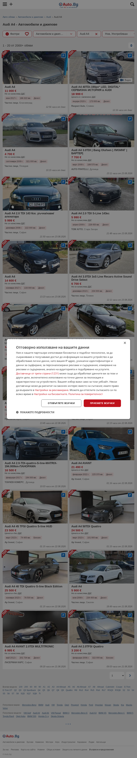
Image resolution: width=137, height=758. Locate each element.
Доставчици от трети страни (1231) (37, 373)
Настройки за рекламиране (51, 389)
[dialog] (68, 379)
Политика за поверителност (85, 394)
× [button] (124, 343)
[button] (35, 412)
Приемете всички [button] (102, 403)
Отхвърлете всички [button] (61, 403)
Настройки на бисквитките (50, 394)
